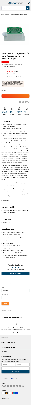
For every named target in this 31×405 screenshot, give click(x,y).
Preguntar (19, 114)
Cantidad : (4, 90)
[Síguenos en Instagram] (8, 386)
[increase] (18, 90)
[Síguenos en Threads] (23, 386)
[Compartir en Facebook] (20, 102)
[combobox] (14, 8)
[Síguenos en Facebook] (3, 386)
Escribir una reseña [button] (15, 273)
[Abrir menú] (2, 3)
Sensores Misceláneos (5, 14)
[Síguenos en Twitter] (5, 386)
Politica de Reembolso (7, 310)
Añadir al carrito (15, 95)
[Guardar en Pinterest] (23, 102)
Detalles (4, 114)
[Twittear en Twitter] (26, 102)
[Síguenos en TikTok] (17, 386)
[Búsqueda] (27, 8)
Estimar (5, 303)
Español (18, 378)
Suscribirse (15, 371)
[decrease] (9, 90)
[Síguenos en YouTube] (14, 386)
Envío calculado (11, 76)
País (3, 287)
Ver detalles (11, 114)
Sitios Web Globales (6, 378)
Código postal (5, 294)
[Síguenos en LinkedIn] (20, 386)
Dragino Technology (7, 64)
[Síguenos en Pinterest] (11, 386)
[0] (28, 3)
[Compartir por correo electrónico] (28, 102)
